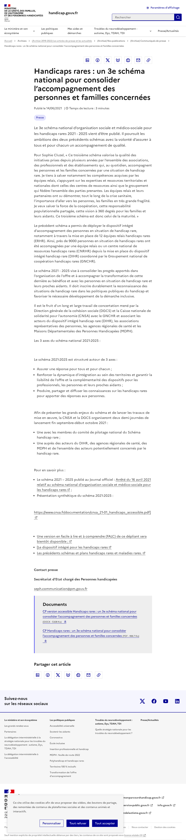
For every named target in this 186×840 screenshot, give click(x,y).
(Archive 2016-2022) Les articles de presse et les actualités (62, 41)
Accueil (8, 41)
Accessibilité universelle (62, 726)
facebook (154, 701)
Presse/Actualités (168, 31)
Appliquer (178, 17)
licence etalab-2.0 (133, 835)
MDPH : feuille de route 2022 (65, 755)
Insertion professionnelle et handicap (69, 749)
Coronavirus (56, 737)
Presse (40, 118)
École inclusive (57, 743)
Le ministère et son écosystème (16, 31)
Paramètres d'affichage (165, 8)
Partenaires (10, 731)
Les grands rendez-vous (16, 726)
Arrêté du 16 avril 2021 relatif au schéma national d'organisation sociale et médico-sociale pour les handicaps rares (94, 484)
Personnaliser (52, 823)
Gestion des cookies (164, 827)
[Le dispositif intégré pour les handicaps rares (72, 547)
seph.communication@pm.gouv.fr (60, 588)
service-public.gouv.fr (136, 805)
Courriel (138, 60)
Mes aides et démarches (75, 31)
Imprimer (128, 60)
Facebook (97, 60)
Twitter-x (142, 701)
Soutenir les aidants (60, 731)
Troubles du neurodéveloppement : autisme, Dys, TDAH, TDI (115, 31)
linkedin (177, 701)
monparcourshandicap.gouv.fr (142, 798)
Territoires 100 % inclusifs (63, 766)
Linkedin (87, 60)
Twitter (107, 60)
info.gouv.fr (164, 805)
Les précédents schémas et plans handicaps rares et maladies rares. (89, 553)
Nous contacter (140, 827)
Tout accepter (105, 823)
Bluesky (118, 60)
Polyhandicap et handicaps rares (67, 761)
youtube (165, 701)
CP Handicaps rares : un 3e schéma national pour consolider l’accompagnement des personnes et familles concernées (91, 633)
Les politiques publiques (49, 31)
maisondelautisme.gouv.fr (132, 813)
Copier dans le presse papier (148, 60)
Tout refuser (77, 823)
